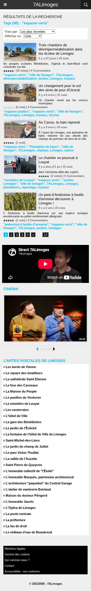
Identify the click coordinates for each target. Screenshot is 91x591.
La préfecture (15, 520)
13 (45, 234)
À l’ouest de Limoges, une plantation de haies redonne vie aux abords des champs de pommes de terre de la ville (63, 135)
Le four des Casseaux (21, 385)
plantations (11, 187)
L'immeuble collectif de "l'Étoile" (29, 471)
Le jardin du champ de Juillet (26, 446)
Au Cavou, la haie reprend (59, 122)
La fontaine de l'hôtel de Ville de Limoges (35, 434)
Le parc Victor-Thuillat (22, 452)
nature (69, 150)
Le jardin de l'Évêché (20, 428)
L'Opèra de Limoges (20, 507)
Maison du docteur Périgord (26, 495)
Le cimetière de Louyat (22, 403)
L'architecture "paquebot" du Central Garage (38, 483)
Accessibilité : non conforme (22, 571)
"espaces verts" (15, 75)
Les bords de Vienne (20, 367)
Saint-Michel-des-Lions (22, 440)
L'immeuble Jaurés (19, 501)
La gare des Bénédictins (23, 422)
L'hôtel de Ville (16, 416)
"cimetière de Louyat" (19, 180)
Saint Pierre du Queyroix (23, 465)
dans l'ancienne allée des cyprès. (59, 172)
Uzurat (54, 115)
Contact (9, 565)
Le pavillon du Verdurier (23, 397)
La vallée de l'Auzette (21, 459)
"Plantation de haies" (43, 146)
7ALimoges (45, 4)
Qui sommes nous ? (17, 560)
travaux (69, 78)
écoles (43, 78)
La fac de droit (16, 526)
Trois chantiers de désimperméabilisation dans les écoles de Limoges (61, 49)
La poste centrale (18, 514)
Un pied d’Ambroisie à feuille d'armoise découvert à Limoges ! (61, 199)
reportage (29, 187)
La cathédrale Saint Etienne (25, 379)
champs (42, 150)
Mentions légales (15, 548)
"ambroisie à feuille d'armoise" (26, 224)
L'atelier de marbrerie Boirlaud (28, 489)
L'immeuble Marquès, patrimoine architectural (39, 477)
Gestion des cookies (17, 554)
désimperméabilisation (20, 78)
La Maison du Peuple (21, 391)
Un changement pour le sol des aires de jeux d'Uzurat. (60, 88)
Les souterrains (17, 410)
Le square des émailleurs (24, 373)
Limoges (56, 78)
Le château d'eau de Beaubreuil (28, 532)
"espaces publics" (16, 111)
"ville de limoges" (41, 75)
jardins (42, 228)
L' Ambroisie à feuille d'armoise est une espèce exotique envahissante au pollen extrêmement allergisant (45, 215)
